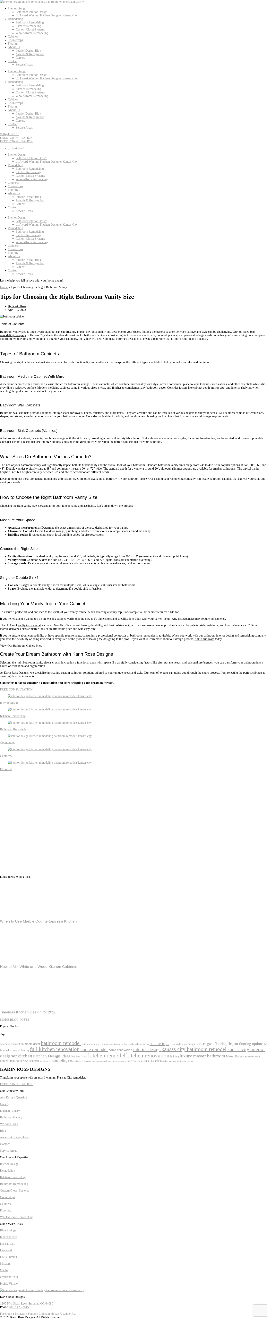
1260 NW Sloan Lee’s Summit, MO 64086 (26, 1303)
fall (265, 1044)
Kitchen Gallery (10, 1110)
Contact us (7, 682)
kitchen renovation (147, 1055)
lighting (174, 1056)
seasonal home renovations (111, 1061)
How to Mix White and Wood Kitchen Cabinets (38, 967)
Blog (3, 1130)
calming (138, 1044)
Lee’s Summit (8, 1257)
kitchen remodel (106, 1055)
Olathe (4, 1270)
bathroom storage (91, 1044)
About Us (14, 47)
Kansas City (7, 1243)
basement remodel (10, 1044)
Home (4, 287)
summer (172, 1061)
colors (146, 1044)
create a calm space (178, 1044)
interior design (147, 1049)
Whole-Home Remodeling (32, 33)
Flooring (13, 43)
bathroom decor (30, 1044)
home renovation (120, 1050)
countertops (159, 1043)
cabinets (125, 1044)
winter (190, 1061)
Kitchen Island (79, 1056)
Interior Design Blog (28, 50)
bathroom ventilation (110, 1044)
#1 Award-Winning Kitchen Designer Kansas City (47, 15)
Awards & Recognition (30, 54)
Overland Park (9, 1277)
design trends (195, 1044)
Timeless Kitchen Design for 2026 (28, 1012)
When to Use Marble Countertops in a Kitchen (38, 921)
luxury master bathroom (202, 1055)
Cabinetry (6, 756)
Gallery (4, 1104)
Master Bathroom (236, 1056)
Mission (5, 1263)
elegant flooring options (245, 1044)
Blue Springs (8, 1230)
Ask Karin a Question (13, 1097)
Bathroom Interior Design (31, 11)
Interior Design (17, 8)
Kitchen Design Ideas (52, 1056)
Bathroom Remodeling (30, 22)
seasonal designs (91, 1061)
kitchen (25, 1055)
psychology (45, 1061)
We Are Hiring (9, 1124)
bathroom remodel (61, 1043)
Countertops (15, 40)
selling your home (134, 1061)
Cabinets (13, 36)
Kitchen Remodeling (28, 26)
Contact (12, 61)
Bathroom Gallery (11, 1117)
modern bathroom (11, 1060)
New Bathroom (31, 1060)
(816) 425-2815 (19, 1307)
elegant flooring (215, 1044)
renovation (75, 1061)
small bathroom (153, 1060)
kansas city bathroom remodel (194, 1049)
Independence (8, 1237)
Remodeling (15, 19)
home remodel (94, 1049)
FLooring (6, 769)
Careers (20, 57)
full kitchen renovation (55, 1049)
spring (165, 1061)
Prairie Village (9, 1283)
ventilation (181, 1061)
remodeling (59, 1061)
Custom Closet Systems (30, 29)
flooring (25, 1050)
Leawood (6, 1250)
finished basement (10, 1050)
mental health (254, 1057)
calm (132, 1044)
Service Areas (24, 64)
